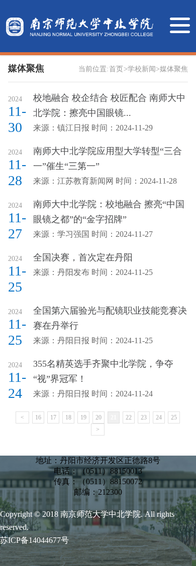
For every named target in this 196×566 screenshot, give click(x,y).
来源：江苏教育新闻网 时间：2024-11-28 (105, 181)
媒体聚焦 (174, 69)
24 (159, 417)
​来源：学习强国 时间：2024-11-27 (93, 234)
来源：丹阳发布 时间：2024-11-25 (93, 272)
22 (129, 417)
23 (144, 417)
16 (38, 417)
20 (98, 417)
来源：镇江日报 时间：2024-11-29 (93, 127)
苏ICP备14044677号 (34, 540)
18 (68, 417)
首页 (116, 69)
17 (53, 417)
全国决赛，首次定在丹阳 (83, 257)
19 (83, 417)
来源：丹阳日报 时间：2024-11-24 (93, 393)
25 (174, 417)
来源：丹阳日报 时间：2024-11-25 (93, 340)
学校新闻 (142, 69)
